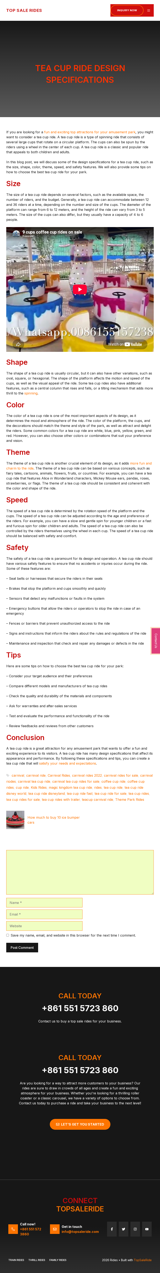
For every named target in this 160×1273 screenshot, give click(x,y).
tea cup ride (113, 787)
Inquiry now (127, 10)
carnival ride (36, 775)
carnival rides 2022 (87, 775)
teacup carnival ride (97, 799)
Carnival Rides (59, 775)
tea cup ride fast (79, 793)
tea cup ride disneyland (46, 793)
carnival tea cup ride (34, 781)
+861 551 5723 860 (80, 1008)
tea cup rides (139, 793)
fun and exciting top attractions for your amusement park (89, 132)
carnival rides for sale (121, 775)
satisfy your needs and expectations (67, 763)
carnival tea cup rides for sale (75, 781)
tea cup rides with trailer (61, 799)
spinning (31, 393)
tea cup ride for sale (110, 793)
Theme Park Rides (129, 799)
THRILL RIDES (36, 1260)
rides (98, 787)
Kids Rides (39, 787)
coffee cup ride (113, 781)
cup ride (22, 787)
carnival (18, 775)
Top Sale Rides (24, 10)
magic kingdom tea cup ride (70, 787)
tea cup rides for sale (23, 799)
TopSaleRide (143, 1260)
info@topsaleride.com (80, 1232)
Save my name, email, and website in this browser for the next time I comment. (73, 935)
